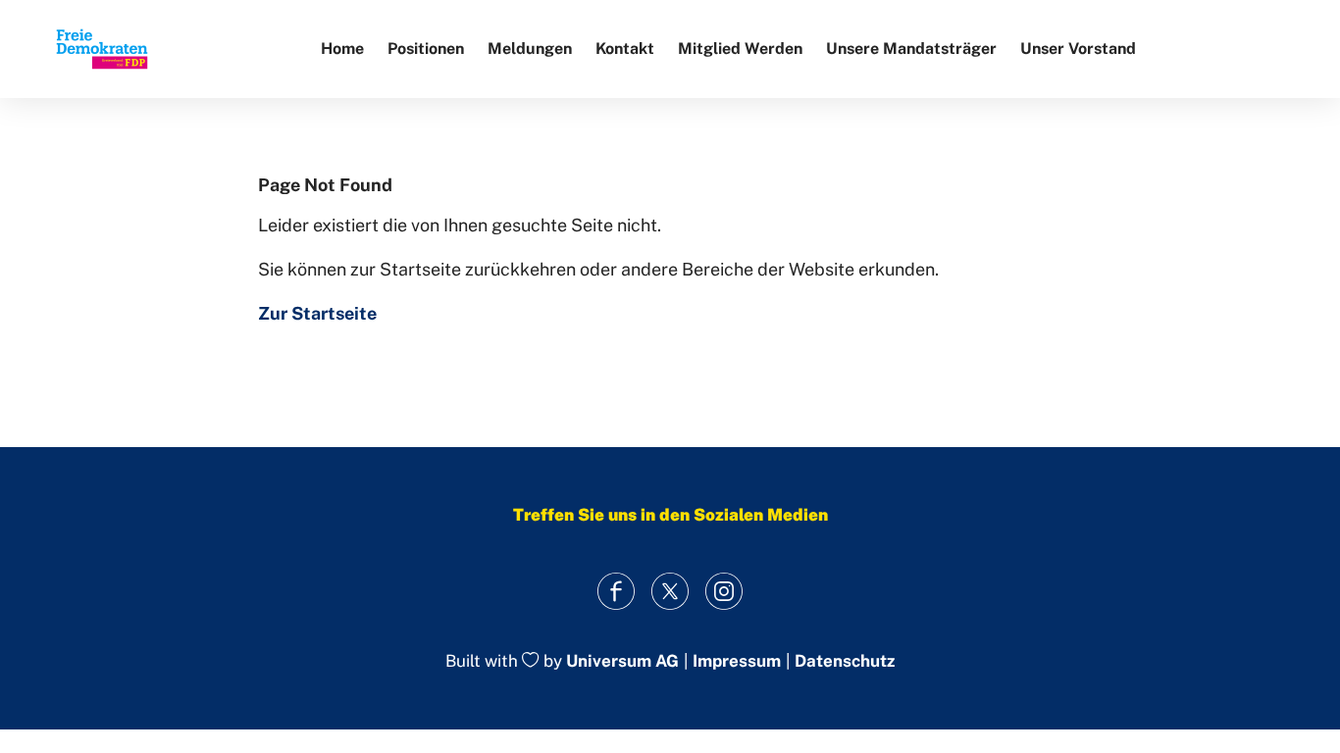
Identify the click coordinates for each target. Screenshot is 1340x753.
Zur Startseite (317, 313)
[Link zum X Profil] (670, 591)
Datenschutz (845, 661)
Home (342, 48)
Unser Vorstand (1078, 48)
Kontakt (624, 48)
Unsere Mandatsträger (911, 48)
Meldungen (530, 48)
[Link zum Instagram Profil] (724, 591)
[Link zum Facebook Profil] (616, 591)
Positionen (425, 48)
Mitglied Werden (740, 48)
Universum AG (622, 662)
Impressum (737, 661)
